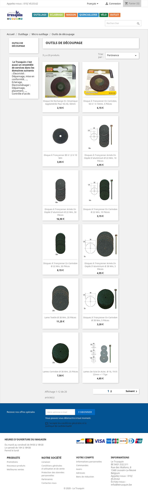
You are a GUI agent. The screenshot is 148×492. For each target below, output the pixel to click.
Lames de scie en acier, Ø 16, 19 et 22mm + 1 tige (100, 373)
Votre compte (85, 457)
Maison (71, 14)
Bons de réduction (85, 476)
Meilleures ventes (15, 469)
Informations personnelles (89, 461)
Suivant (132, 391)
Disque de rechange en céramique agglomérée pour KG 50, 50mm (60, 102)
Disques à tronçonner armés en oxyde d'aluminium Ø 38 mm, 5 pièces (100, 266)
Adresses (80, 473)
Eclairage (56, 14)
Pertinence (122, 55)
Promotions (12, 462)
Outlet (114, 14)
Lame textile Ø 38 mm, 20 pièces (60, 317)
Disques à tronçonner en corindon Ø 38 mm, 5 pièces (100, 319)
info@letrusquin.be (121, 484)
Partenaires (47, 479)
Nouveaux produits (16, 465)
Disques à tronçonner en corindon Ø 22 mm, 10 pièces (100, 210)
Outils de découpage (18, 44)
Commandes (82, 465)
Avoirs (79, 469)
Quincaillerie (88, 14)
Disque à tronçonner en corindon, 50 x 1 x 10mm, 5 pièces (100, 102)
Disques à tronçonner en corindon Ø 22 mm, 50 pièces (60, 265)
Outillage (40, 14)
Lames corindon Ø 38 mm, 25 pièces (60, 371)
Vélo (104, 14)
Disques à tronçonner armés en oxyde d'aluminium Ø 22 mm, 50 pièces (60, 212)
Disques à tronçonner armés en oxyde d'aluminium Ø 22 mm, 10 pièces (100, 158)
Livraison (45, 462)
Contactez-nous (49, 483)
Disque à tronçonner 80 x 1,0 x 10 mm (60, 156)
